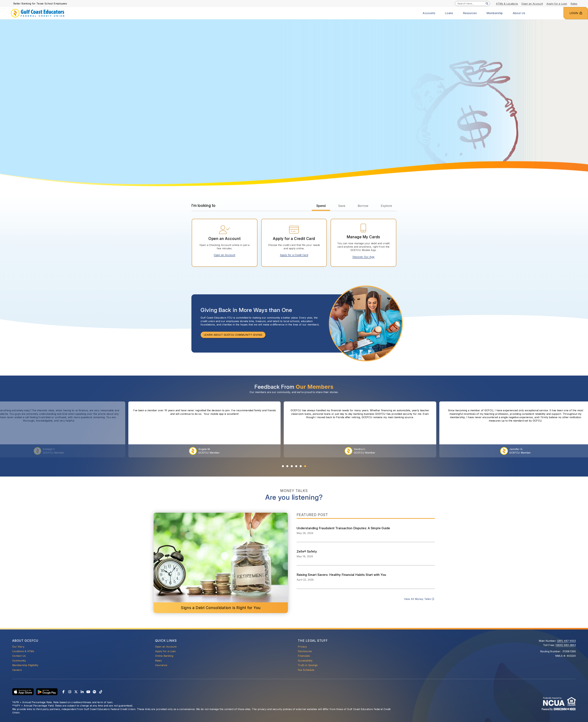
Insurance (161, 665)
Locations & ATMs (23, 651)
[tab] (321, 206)
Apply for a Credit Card (295, 254)
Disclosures (305, 651)
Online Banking (164, 655)
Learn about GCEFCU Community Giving (233, 334)
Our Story (18, 646)
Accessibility (305, 660)
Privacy (302, 646)
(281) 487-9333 (566, 640)
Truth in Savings (308, 665)
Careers (17, 669)
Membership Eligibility (25, 665)
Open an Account (225, 254)
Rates (158, 660)
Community (19, 660)
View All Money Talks (418, 598)
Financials (304, 655)
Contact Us (19, 655)
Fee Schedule (306, 669)
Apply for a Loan (165, 651)
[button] (283, 466)
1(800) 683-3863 (565, 645)
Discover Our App (363, 256)
